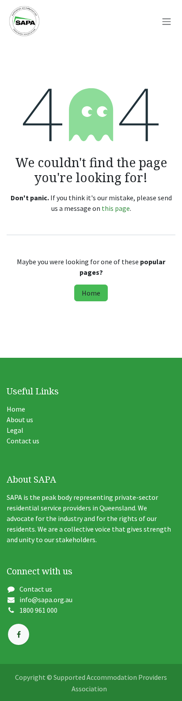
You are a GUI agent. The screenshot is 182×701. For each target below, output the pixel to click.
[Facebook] (18, 634)
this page (116, 208)
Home (91, 293)
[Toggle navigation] (166, 21)
